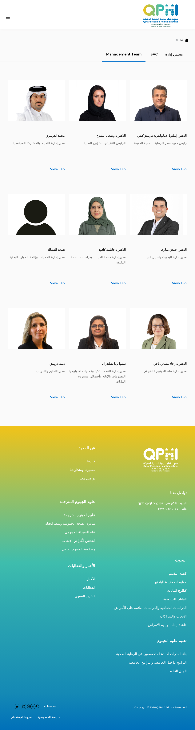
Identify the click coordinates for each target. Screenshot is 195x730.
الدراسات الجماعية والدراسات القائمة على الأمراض (150, 608)
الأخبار (91, 579)
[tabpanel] (97, 236)
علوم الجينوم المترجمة (79, 515)
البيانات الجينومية (175, 599)
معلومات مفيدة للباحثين (170, 582)
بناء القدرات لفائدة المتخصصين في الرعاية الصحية (151, 654)
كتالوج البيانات (177, 591)
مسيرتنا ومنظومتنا (82, 470)
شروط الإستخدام (21, 717)
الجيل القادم (178, 671)
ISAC (153, 54)
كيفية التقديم (178, 573)
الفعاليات (89, 587)
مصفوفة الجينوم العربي (78, 549)
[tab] (174, 55)
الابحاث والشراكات (173, 616)
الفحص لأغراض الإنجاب (78, 541)
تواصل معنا (87, 478)
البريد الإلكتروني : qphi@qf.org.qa (162, 503)
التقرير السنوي (85, 596)
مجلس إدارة (174, 54)
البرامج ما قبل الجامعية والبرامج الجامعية (158, 662)
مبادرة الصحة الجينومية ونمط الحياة (70, 523)
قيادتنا (91, 461)
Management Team (124, 54)
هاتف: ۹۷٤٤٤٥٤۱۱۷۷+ (172, 509)
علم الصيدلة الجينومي (80, 532)
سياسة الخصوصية (49, 717)
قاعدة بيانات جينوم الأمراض (167, 625)
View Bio (179, 169)
